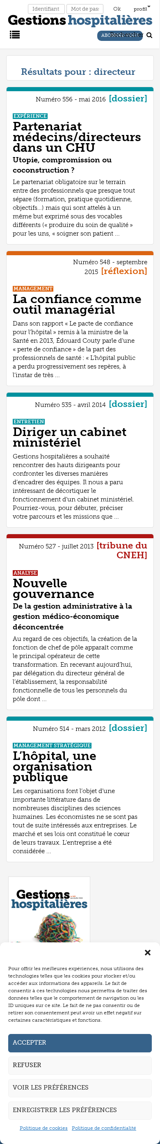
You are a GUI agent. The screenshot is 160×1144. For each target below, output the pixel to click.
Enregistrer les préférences (65, 1110)
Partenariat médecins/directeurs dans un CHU (77, 137)
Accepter (29, 1042)
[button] (148, 952)
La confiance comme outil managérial (77, 304)
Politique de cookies (44, 1128)
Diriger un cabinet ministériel (69, 437)
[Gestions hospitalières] (80, 19)
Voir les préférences (51, 1087)
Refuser (27, 1065)
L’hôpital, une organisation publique (54, 766)
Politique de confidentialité (104, 1128)
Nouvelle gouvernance (53, 588)
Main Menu (13, 34)
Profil (140, 9)
